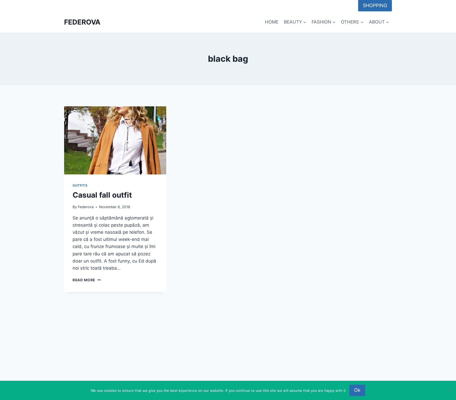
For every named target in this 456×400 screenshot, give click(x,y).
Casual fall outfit (102, 195)
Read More (87, 280)
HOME (271, 22)
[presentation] (115, 140)
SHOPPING (375, 5)
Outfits (80, 185)
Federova (86, 207)
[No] (449, 390)
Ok (357, 390)
